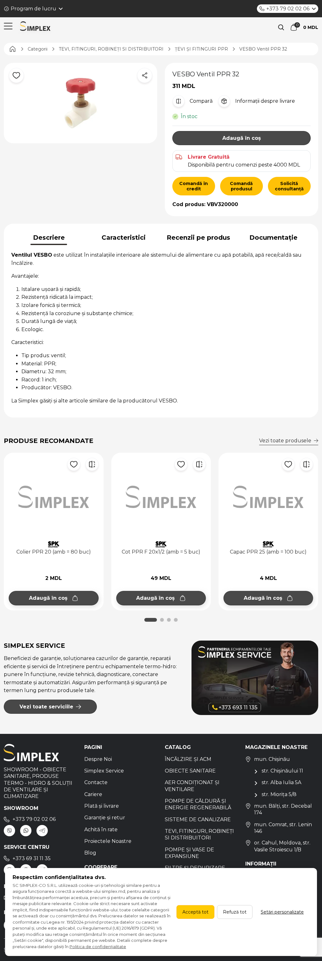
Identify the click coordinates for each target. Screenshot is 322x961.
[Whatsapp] (25, 830)
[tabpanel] (161, 328)
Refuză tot (235, 912)
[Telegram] (42, 830)
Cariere (93, 794)
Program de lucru (33, 9)
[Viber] (9, 830)
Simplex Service (104, 771)
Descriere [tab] (49, 237)
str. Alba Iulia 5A (281, 782)
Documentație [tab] (273, 237)
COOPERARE (100, 867)
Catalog (178, 747)
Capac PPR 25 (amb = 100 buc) (268, 552)
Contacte (96, 782)
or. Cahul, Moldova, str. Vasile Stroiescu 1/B (282, 846)
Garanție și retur (104, 818)
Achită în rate (101, 830)
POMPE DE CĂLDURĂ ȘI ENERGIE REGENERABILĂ (198, 804)
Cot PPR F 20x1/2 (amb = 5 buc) (161, 552)
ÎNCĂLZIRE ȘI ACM (188, 759)
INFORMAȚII (260, 864)
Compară (201, 101)
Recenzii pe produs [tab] (198, 237)
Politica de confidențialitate (97, 946)
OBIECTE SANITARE (190, 771)
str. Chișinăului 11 (282, 771)
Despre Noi (98, 759)
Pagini (93, 747)
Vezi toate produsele (285, 441)
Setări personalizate (282, 912)
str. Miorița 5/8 (279, 794)
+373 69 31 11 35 (32, 858)
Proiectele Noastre (107, 841)
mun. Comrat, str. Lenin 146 (283, 828)
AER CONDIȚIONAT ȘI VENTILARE (192, 785)
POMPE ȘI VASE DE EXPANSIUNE (189, 853)
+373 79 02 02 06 (287, 9)
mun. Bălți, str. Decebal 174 (283, 809)
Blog (90, 853)
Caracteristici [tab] (124, 237)
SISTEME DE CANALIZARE (198, 819)
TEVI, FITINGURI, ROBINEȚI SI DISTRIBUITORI (199, 834)
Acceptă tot (195, 912)
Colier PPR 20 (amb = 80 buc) (53, 552)
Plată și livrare (101, 806)
